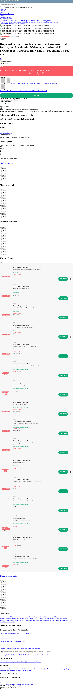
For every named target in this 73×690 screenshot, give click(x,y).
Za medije (33, 669)
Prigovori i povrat (17, 662)
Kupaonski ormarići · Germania (20, 617)
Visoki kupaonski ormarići (57, 618)
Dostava (9, 662)
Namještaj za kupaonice (29, 22)
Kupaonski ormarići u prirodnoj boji (44, 617)
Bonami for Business (52, 669)
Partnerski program (41, 669)
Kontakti (2, 669)
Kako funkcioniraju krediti (33, 662)
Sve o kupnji (3, 662)
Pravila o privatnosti (14, 684)
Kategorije (7, 22)
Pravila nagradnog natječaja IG (15, 670)
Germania (31, 617)
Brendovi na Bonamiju (15, 669)
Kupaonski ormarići (52, 22)
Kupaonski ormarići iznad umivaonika (54, 620)
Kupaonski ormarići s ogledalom (34, 620)
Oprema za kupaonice (16, 22)
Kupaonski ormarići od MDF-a (41, 618)
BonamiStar (27, 670)
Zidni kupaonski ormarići (18, 620)
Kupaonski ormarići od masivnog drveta (21, 618)
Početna (2, 22)
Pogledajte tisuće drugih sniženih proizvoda (38, 70)
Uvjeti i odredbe (4, 684)
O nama (7, 669)
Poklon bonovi (26, 669)
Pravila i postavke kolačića (27, 684)
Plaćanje (24, 662)
